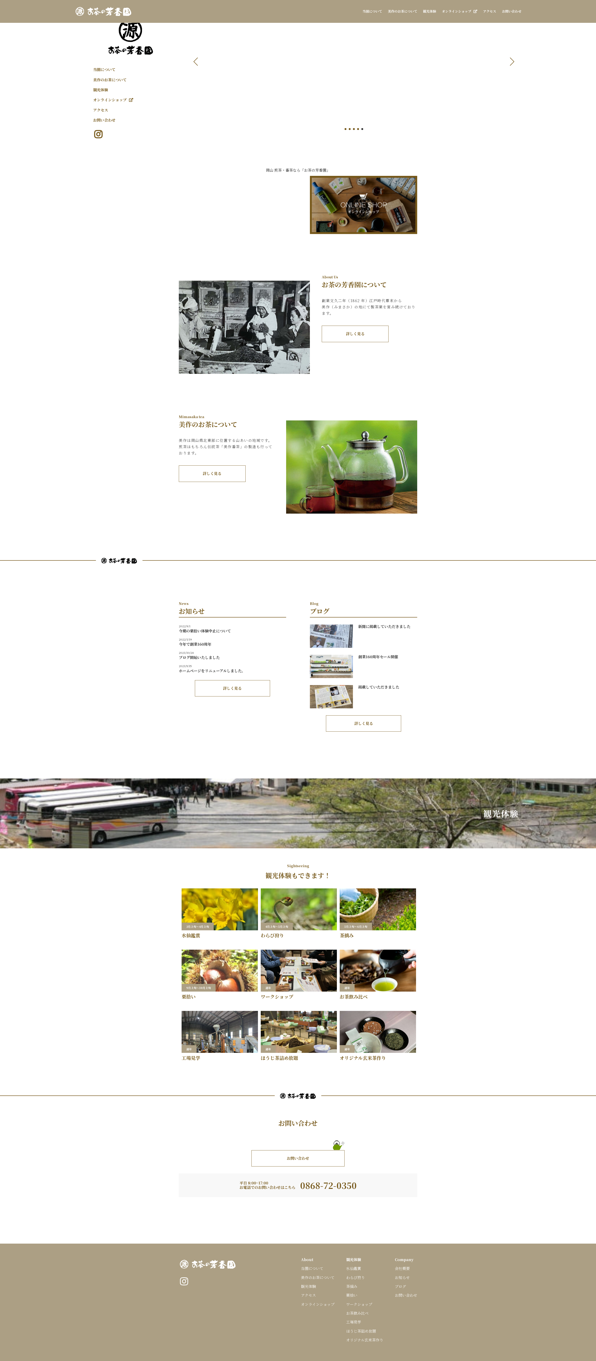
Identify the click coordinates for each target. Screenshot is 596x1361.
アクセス (100, 110)
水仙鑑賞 (353, 1268)
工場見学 (353, 1322)
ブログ (400, 1286)
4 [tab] (358, 129)
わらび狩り (355, 1277)
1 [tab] (345, 129)
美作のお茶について (110, 79)
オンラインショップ (110, 99)
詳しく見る (355, 334)
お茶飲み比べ (357, 1313)
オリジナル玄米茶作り (364, 1340)
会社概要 (402, 1268)
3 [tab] (354, 129)
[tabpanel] (354, 70)
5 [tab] (362, 129)
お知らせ (402, 1277)
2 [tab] (350, 129)
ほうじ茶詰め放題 (361, 1331)
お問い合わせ (104, 120)
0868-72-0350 (328, 1185)
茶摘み (351, 1286)
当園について (104, 69)
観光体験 (100, 89)
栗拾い (351, 1295)
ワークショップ (359, 1304)
